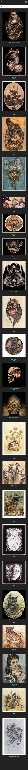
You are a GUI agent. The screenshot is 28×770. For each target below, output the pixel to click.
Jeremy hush (14, 2)
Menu (2, 2)
